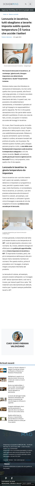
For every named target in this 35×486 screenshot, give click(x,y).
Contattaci (28, 460)
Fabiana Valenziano (7, 37)
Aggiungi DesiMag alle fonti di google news (17, 10)
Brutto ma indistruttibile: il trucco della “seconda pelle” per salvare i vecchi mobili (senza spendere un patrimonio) (16, 389)
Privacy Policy (16, 483)
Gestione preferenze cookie (28, 484)
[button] (25, 4)
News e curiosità (13, 14)
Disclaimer (27, 483)
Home (5, 14)
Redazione (5, 483)
